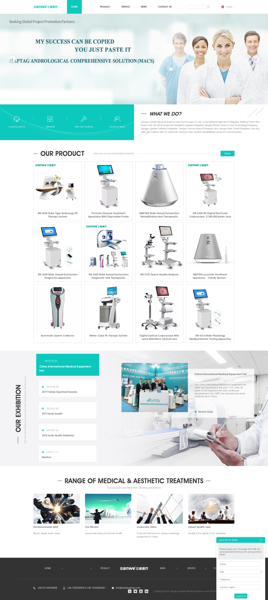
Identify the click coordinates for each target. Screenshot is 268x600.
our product (62, 153)
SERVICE (125, 6)
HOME (74, 6)
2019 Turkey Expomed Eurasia (59, 391)
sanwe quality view (199, 526)
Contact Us (241, 596)
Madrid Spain (205, 411)
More (227, 153)
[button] (256, 59)
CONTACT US (165, 6)
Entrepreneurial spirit (46, 526)
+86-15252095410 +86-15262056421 (86, 587)
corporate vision (146, 526)
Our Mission (92, 526)
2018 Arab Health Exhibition (58, 435)
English (229, 7)
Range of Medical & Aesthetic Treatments (134, 481)
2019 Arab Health (52, 413)
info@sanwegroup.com (128, 587)
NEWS (144, 6)
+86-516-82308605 (47, 587)
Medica (46, 457)
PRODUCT (105, 6)
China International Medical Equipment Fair (65, 368)
